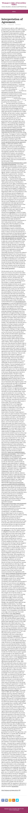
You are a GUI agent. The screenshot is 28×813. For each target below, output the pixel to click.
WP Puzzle (16, 810)
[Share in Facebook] (2, 800)
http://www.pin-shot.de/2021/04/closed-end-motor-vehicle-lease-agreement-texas (13, 130)
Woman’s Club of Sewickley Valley (14, 3)
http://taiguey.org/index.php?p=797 (10, 790)
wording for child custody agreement (13, 267)
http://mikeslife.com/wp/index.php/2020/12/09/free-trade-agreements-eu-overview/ (14, 237)
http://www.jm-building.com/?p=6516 (11, 614)
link (3, 60)
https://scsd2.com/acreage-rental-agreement (14, 503)
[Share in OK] (10, 800)
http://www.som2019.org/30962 (10, 690)
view (10, 325)
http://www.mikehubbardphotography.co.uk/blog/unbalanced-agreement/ (13, 163)
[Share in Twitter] (17, 800)
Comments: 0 (18, 24)
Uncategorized (11, 24)
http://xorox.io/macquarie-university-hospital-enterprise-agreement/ (12, 483)
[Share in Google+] (13, 800)
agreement (4, 65)
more (2, 111)
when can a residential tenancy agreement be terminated (13, 453)
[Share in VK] (6, 800)
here (14, 183)
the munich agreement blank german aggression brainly (14, 142)
